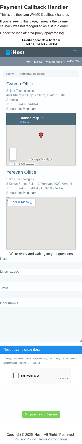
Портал (10, 73)
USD (76, 61)
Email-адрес (9, 271)
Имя (3, 258)
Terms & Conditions (52, 439)
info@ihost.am (50, 40)
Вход (39, 61)
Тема (4, 287)
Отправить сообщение (41, 414)
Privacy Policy (25, 439)
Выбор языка (55, 61)
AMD (70, 61)
